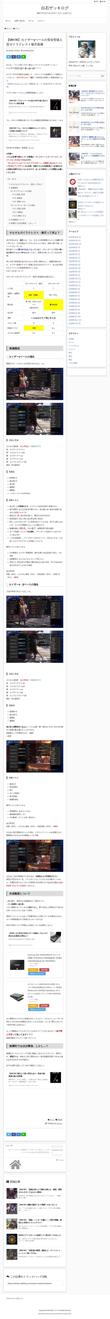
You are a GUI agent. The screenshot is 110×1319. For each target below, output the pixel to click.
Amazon (33, 970)
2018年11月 (74, 323)
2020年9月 (74, 247)
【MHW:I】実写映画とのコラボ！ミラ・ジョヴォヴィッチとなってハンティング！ (93, 93)
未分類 (71, 339)
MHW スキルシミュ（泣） (18, 84)
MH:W (60, 1120)
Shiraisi (59, 1123)
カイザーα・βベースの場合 (23, 205)
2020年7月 (74, 254)
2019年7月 (74, 296)
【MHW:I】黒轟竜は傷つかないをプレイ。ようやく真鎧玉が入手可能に (93, 139)
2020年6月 (74, 258)
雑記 (70, 356)
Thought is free (67, 1313)
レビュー (72, 349)
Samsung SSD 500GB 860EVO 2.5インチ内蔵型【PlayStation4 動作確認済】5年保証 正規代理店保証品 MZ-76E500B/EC (45, 958)
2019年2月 (74, 313)
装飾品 (17, 198)
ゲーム (52, 1120)
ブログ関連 (73, 363)
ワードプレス (74, 346)
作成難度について (17, 220)
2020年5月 (74, 261)
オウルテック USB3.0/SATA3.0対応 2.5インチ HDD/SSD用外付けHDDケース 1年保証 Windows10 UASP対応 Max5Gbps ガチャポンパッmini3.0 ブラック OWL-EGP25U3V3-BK (45, 990)
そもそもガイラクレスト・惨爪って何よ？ (26, 184)
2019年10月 (74, 285)
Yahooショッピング (37, 973)
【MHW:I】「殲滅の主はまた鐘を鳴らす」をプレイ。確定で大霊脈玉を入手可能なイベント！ (91, 192)
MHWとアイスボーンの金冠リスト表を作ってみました (40, 1235)
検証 (70, 359)
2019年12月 (75, 278)
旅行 (70, 353)
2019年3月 (74, 310)
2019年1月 (74, 316)
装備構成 (13, 188)
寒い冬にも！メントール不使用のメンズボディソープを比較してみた (91, 215)
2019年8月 (74, 292)
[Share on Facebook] (13, 57)
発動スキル (19, 201)
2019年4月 (74, 306)
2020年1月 (74, 275)
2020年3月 (74, 268)
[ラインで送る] (23, 57)
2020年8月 (74, 251)
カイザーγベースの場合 (21, 191)
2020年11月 (74, 240)
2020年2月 (74, 272)
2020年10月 (75, 244)
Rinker (36, 963)
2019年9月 (74, 289)
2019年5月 (74, 303)
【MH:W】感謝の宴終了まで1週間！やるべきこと (38, 1205)
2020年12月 (75, 237)
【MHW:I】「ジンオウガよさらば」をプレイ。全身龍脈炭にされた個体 (93, 156)
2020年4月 (74, 265)
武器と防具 (18, 194)
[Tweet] (8, 57)
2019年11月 (74, 282)
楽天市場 (44, 970)
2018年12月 (75, 320)
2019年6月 (74, 299)
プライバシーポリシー (14, 1298)
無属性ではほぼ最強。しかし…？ (22, 223)
